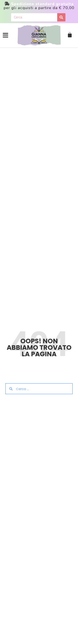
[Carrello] (70, 34)
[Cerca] (61, 17)
